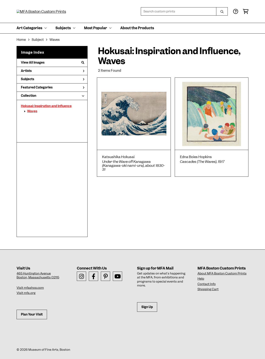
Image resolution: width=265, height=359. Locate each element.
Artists (26, 71)
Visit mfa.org (26, 293)
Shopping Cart (208, 289)
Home (21, 39)
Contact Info (207, 284)
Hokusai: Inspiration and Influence (46, 106)
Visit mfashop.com (30, 288)
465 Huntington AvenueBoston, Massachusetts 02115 (38, 275)
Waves (32, 111)
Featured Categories (37, 87)
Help (201, 279)
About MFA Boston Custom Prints (222, 273)
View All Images (33, 62)
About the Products (137, 28)
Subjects (27, 79)
